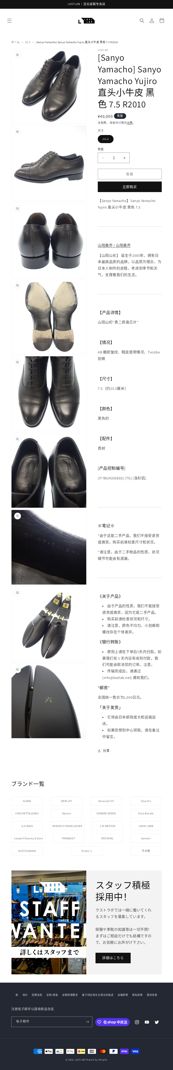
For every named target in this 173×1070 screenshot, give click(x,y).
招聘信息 (37, 995)
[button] (9, 21)
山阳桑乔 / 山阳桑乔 (114, 245)
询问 (25, 995)
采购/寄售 (52, 995)
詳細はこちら (113, 958)
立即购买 (130, 187)
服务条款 (152, 995)
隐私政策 (137, 995)
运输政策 (123, 995)
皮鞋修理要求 (70, 995)
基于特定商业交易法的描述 (97, 995)
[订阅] (87, 1022)
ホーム (15, 42)
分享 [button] (106, 751)
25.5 (27, 42)
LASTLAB (80, 1059)
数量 (101, 149)
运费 (130, 122)
